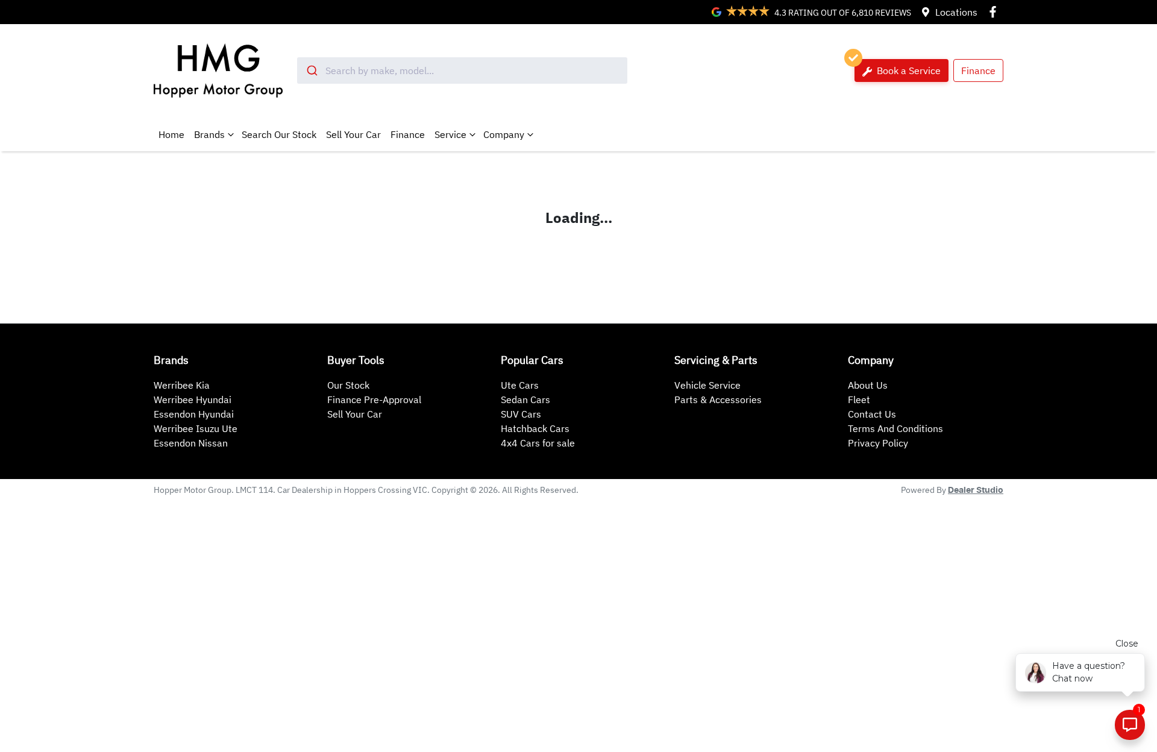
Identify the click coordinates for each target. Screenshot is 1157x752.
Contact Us (872, 414)
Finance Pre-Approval (374, 399)
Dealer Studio (975, 490)
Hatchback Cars (535, 428)
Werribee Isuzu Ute (195, 428)
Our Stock (348, 385)
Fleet (859, 399)
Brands (209, 134)
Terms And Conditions (895, 428)
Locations (956, 12)
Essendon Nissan (191, 443)
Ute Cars (520, 385)
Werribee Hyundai (192, 399)
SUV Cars (521, 414)
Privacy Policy (878, 443)
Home (171, 134)
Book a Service (907, 70)
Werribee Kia (182, 385)
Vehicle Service (707, 385)
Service (450, 134)
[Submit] (311, 70)
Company (503, 134)
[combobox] (462, 70)
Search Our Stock (279, 134)
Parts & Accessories (718, 399)
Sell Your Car (353, 134)
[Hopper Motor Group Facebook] (995, 11)
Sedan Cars (525, 399)
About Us (868, 385)
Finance (978, 70)
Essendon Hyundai (194, 414)
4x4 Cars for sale (538, 443)
